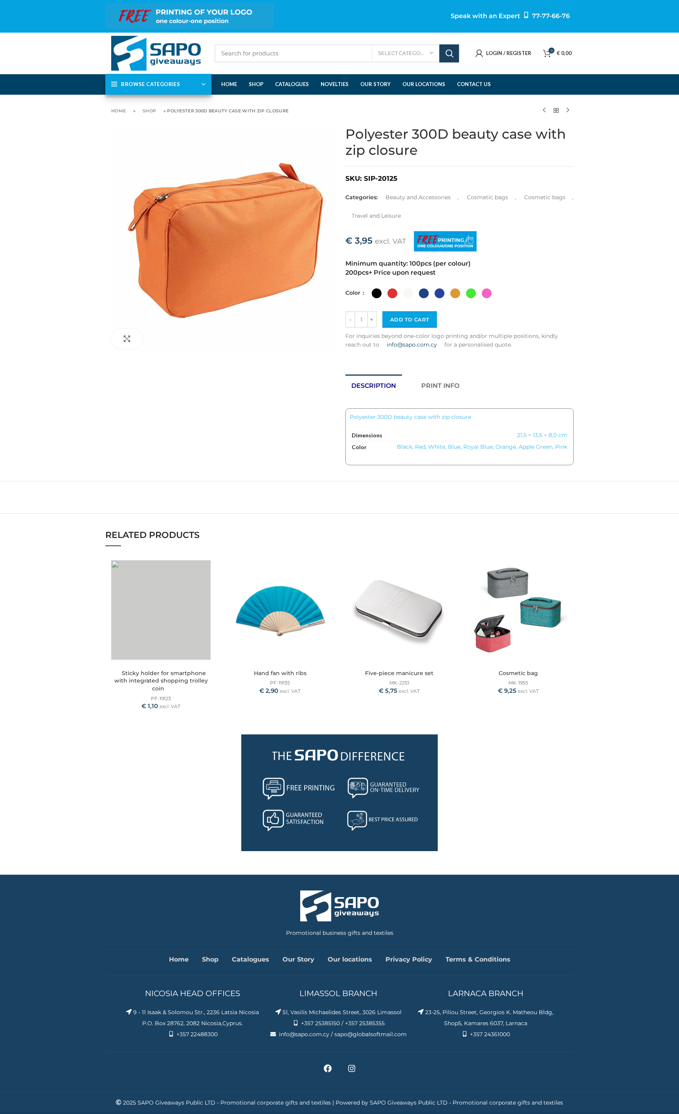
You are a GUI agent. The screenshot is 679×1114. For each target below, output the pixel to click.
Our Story (298, 959)
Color (353, 292)
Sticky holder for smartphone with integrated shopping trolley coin (161, 681)
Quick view (210, 585)
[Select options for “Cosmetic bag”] (568, 567)
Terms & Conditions (478, 959)
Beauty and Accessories (418, 197)
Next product (568, 110)
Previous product (544, 110)
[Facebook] (327, 1071)
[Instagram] (351, 1071)
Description (373, 385)
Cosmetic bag (518, 673)
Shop (149, 111)
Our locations (350, 959)
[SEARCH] (449, 53)
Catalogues (250, 959)
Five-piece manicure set (399, 673)
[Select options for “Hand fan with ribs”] (330, 567)
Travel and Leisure (376, 215)
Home (118, 111)
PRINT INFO (440, 385)
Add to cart (409, 319)
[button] (449, 567)
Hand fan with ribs (280, 673)
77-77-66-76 (551, 16)
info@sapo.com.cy (412, 344)
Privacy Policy (408, 959)
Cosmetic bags (487, 197)
